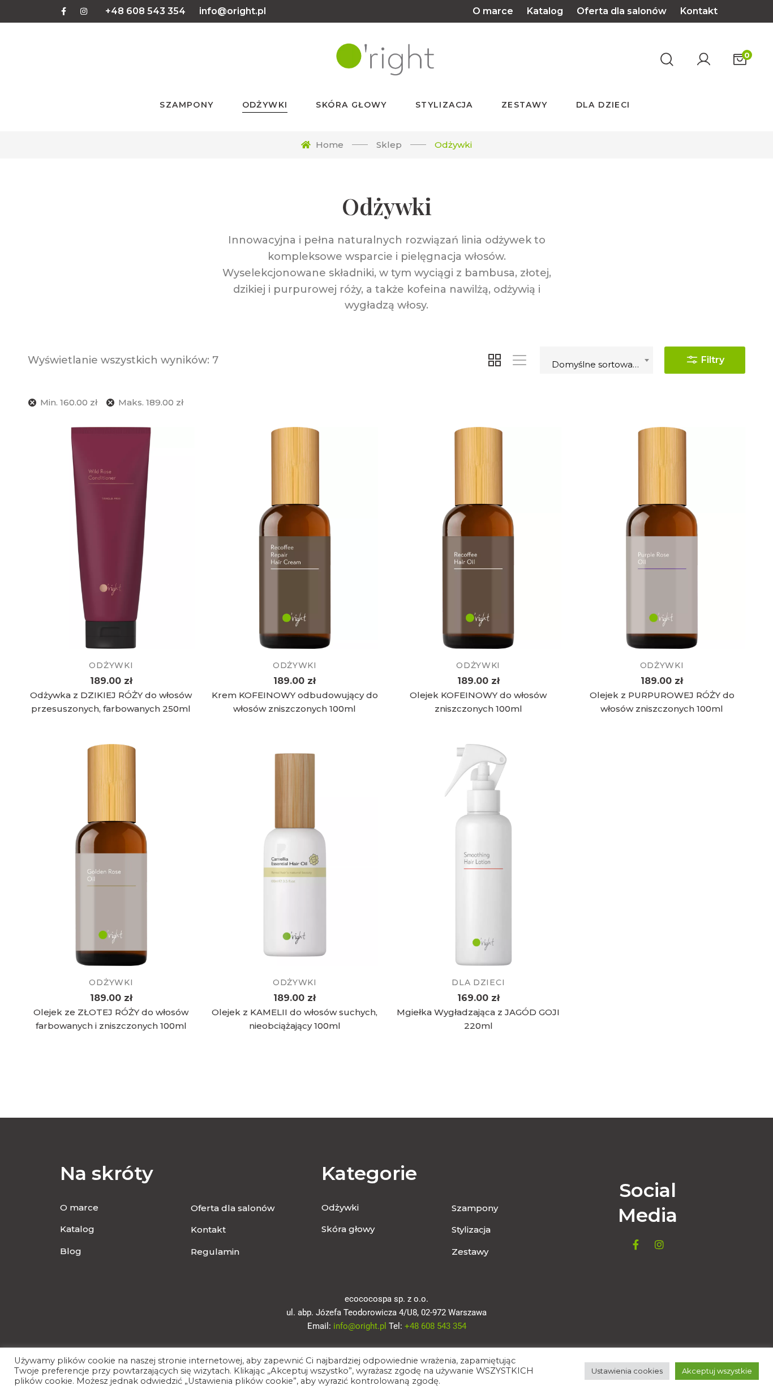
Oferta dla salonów (622, 11)
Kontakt (699, 11)
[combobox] (596, 360)
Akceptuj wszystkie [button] (717, 1370)
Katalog (545, 11)
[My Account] (703, 59)
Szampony (475, 1208)
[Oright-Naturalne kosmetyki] (384, 59)
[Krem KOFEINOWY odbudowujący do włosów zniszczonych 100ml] (295, 538)
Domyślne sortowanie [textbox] (599, 364)
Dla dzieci (478, 982)
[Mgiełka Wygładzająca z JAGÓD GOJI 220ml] (478, 855)
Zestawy (470, 1251)
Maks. (150, 402)
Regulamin (215, 1251)
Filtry (711, 359)
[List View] (519, 360)
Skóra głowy (348, 1229)
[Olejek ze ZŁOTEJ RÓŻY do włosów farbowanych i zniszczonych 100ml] (111, 855)
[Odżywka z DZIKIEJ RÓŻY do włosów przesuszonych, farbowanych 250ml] (111, 538)
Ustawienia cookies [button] (627, 1370)
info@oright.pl (232, 11)
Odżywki (111, 665)
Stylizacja (471, 1229)
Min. (68, 402)
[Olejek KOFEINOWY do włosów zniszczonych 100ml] (478, 538)
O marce (493, 11)
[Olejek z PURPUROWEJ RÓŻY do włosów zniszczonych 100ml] (661, 538)
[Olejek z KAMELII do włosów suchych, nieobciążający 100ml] (295, 855)
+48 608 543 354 (145, 11)
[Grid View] (495, 360)
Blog (70, 1251)
